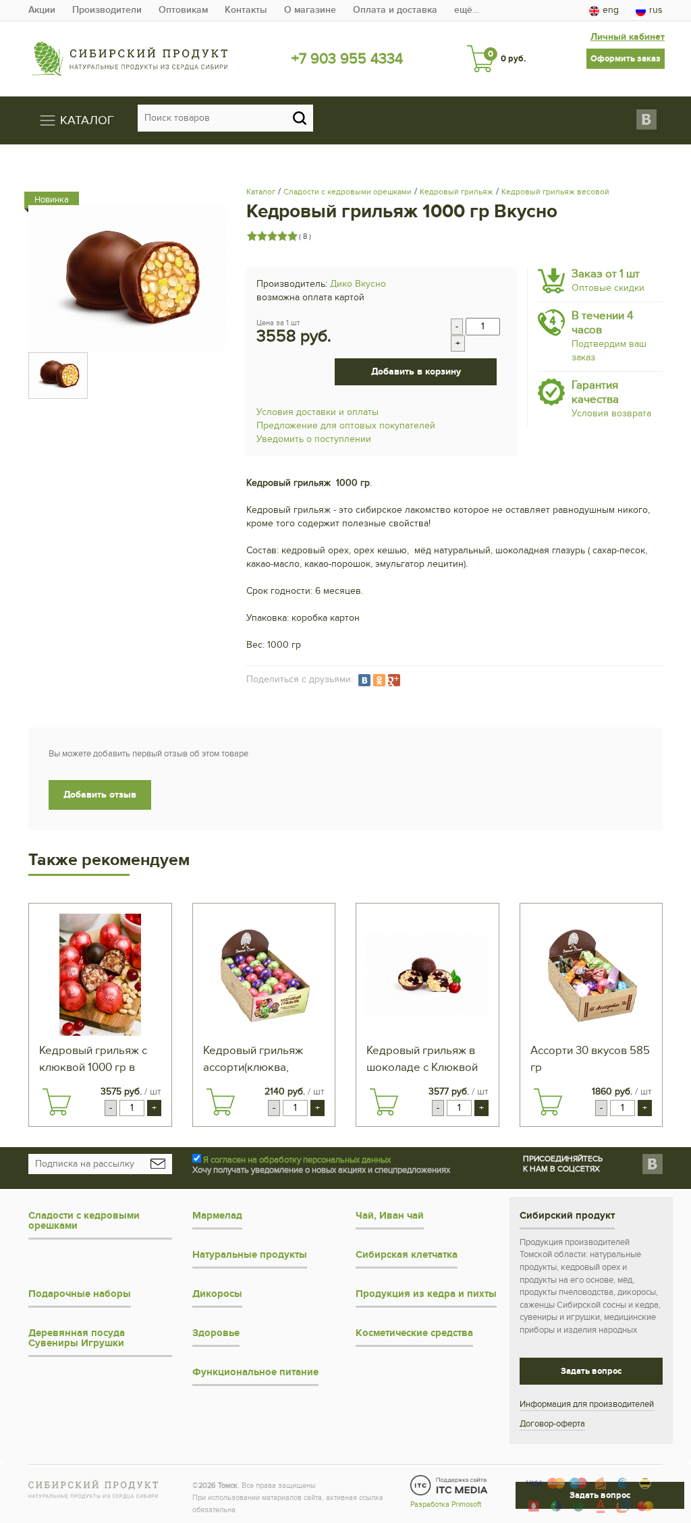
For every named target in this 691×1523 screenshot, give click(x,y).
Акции (41, 10)
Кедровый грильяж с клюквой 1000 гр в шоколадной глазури (93, 1060)
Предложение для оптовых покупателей (345, 425)
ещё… (466, 10)
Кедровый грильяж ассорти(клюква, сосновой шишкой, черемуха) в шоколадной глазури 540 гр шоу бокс (257, 1060)
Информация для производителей (587, 1404)
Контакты (246, 10)
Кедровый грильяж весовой (555, 191)
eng (611, 10)
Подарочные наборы (79, 1293)
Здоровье (216, 1333)
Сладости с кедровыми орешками (347, 191)
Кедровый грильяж (456, 191)
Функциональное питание (255, 1372)
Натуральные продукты (249, 1254)
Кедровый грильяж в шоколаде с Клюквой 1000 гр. (422, 1060)
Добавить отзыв (99, 794)
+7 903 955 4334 (347, 58)
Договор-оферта (552, 1423)
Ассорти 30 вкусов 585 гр (590, 1059)
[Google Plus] (394, 680)
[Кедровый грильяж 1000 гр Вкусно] (127, 278)
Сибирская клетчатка (407, 1254)
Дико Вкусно (358, 283)
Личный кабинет (627, 37)
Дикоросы (217, 1293)
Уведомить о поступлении (313, 439)
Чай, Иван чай (390, 1215)
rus (656, 10)
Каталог (260, 191)
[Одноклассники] (379, 680)
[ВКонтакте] (364, 680)
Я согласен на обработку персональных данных (297, 1160)
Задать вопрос (591, 1371)
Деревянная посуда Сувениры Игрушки (76, 1338)
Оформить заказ (625, 58)
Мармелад (217, 1215)
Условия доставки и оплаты (317, 412)
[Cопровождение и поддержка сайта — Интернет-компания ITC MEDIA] (449, 1485)
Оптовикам (183, 10)
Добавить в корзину (416, 371)
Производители (107, 10)
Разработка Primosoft (445, 1504)
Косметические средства (414, 1333)
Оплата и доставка (395, 10)
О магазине (310, 10)
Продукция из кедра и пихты (426, 1293)
